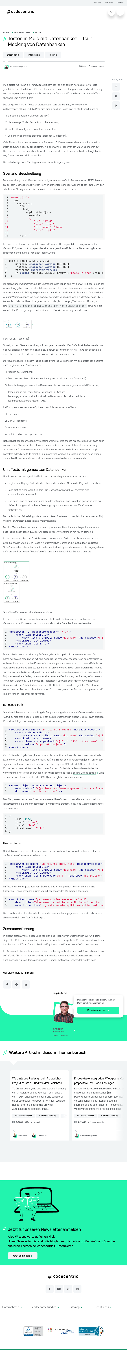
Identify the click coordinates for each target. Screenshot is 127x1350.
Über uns (97, 3)
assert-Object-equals (84, 773)
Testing (53, 55)
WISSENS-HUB (22, 32)
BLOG (38, 32)
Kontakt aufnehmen (96, 1010)
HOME (6, 32)
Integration (34, 55)
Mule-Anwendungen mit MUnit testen (70, 532)
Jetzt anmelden (21, 1256)
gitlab (67, 162)
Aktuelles (109, 3)
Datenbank (13, 55)
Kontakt (120, 3)
